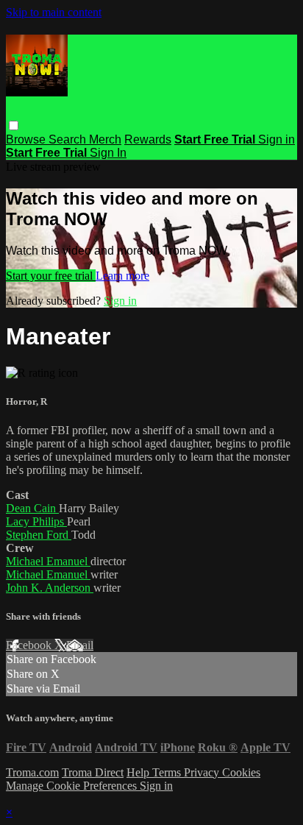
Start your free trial (51, 275)
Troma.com (32, 772)
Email (79, 645)
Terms (168, 772)
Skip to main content (53, 12)
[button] (13, 125)
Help (139, 772)
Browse (27, 139)
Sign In (108, 152)
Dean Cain (32, 508)
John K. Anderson (49, 587)
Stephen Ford (38, 534)
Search (69, 139)
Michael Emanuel (48, 561)
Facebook (30, 645)
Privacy (203, 772)
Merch (105, 139)
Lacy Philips (36, 521)
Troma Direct (93, 772)
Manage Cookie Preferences (73, 785)
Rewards (147, 139)
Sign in (276, 139)
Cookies (241, 772)
